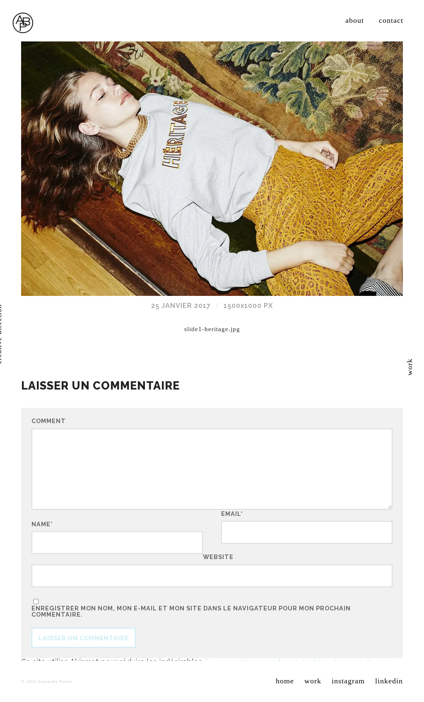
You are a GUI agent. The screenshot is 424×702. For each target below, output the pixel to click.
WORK (312, 681)
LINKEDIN (389, 681)
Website (218, 556)
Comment (48, 421)
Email (232, 514)
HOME (285, 681)
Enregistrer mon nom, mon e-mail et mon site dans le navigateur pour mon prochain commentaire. (191, 611)
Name (42, 524)
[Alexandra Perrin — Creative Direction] (22, 22)
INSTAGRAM (348, 681)
